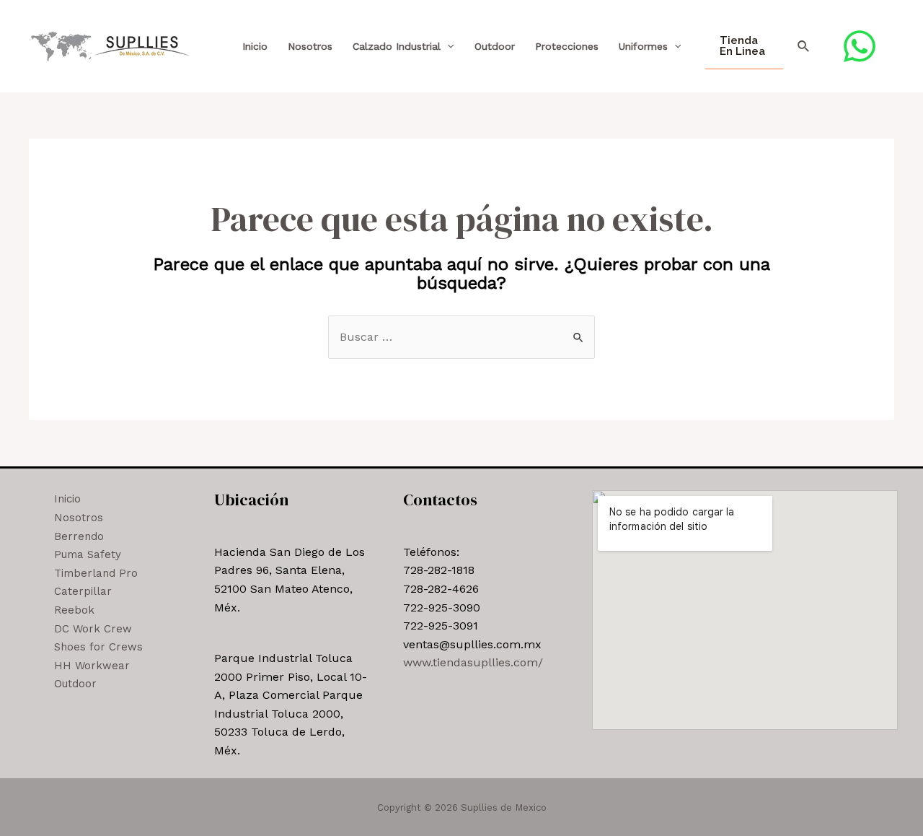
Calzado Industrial (397, 46)
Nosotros (310, 46)
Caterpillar (83, 591)
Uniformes (643, 46)
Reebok (74, 610)
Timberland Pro (96, 573)
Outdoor (494, 46)
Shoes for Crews (98, 646)
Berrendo (79, 536)
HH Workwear (92, 665)
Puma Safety (87, 554)
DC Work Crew (93, 628)
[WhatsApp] (859, 46)
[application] (447, 46)
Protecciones (567, 46)
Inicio (255, 46)
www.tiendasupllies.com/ (473, 662)
